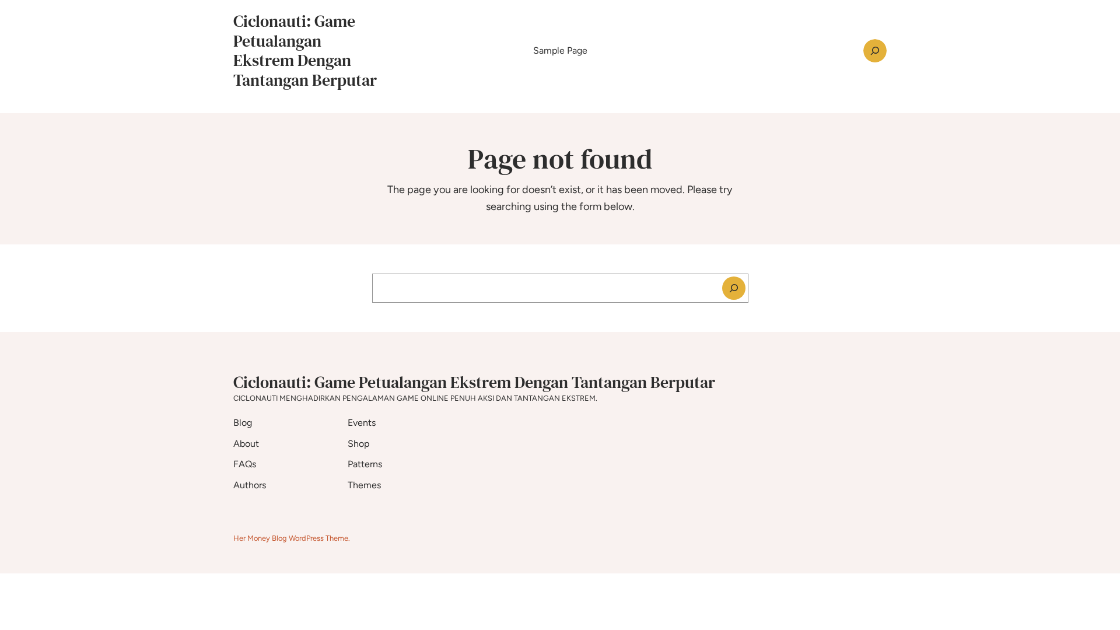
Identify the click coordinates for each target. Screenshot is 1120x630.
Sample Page (560, 50)
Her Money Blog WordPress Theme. (291, 538)
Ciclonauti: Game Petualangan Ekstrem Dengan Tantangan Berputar (305, 50)
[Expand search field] (875, 50)
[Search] (734, 288)
